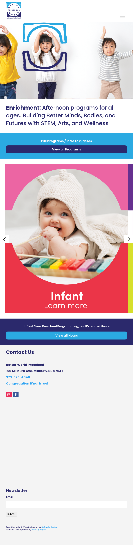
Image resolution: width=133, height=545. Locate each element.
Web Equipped (39, 529)
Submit (11, 514)
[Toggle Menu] (122, 16)
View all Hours (66, 335)
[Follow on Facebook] (16, 394)
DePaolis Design (49, 527)
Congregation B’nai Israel (27, 383)
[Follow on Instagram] (9, 394)
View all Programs (66, 149)
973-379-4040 (18, 377)
